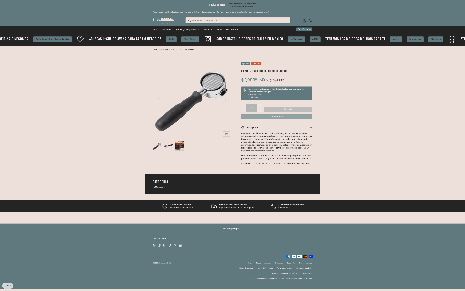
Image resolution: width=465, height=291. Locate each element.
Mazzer (356, 39)
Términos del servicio (285, 268)
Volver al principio (231, 228)
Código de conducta (246, 268)
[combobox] (238, 20)
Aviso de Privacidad (265, 268)
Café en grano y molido (186, 29)
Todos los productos (213, 29)
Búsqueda (279, 263)
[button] (311, 21)
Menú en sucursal (305, 263)
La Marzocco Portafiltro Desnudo (182, 49)
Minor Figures (151, 39)
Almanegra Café (164, 263)
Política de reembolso (304, 268)
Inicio (155, 29)
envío (299, 89)
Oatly (132, 39)
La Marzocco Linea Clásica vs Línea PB (285, 273)
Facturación (232, 29)
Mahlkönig (396, 39)
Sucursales (166, 29)
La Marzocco (257, 39)
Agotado (288, 109)
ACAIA (276, 39)
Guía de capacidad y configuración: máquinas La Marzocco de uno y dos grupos (281, 278)
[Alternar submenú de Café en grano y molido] (198, 29)
